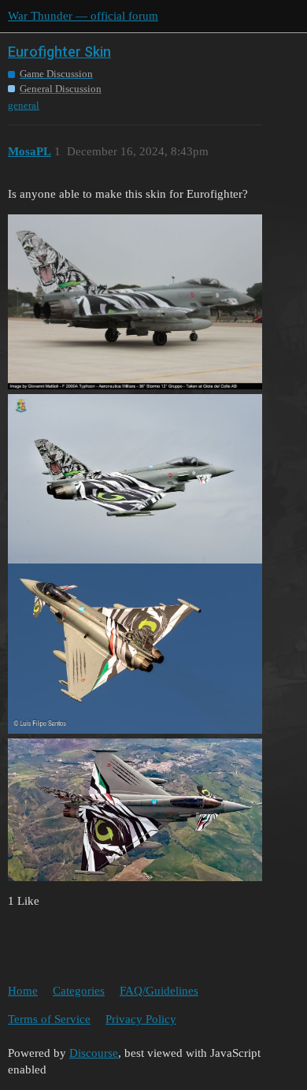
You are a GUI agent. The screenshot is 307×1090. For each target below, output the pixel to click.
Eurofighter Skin (59, 51)
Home (23, 990)
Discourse (93, 1053)
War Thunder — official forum (83, 15)
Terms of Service (49, 1019)
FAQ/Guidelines (159, 990)
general (23, 105)
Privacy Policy (140, 1019)
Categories (79, 990)
